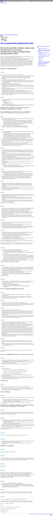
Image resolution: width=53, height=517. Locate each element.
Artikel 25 (40, 64)
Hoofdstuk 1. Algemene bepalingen (42, 48)
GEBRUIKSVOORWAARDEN (46, 514)
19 (44, 55)
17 (42, 55)
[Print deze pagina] (0, 35)
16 (41, 55)
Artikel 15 (40, 55)
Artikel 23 (40, 59)
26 (41, 64)
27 (42, 64)
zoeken (1, 1)
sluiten (31, 0)
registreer (5, 2)
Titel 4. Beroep (40, 58)
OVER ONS (31, 514)
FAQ (42, 514)
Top (51, 515)
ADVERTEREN (34, 514)
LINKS (40, 514)
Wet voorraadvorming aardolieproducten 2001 (9, 34)
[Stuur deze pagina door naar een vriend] (1, 35)
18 (43, 55)
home (1, 34)
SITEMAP (38, 514)
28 (43, 64)
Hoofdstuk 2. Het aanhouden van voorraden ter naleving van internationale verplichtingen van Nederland (44, 51)
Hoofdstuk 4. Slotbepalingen (42, 65)
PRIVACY (51, 514)
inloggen (1, 2)
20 (45, 55)
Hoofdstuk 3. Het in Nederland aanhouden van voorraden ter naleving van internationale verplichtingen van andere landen (44, 62)
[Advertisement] (3, 18)
